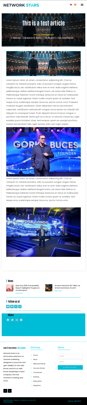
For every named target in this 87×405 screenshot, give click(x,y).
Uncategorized (47, 34)
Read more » (19, 293)
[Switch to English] (71, 4)
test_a (37, 34)
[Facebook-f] (5, 391)
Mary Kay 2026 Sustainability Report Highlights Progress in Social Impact (28, 287)
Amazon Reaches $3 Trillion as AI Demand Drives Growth (67, 286)
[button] (82, 4)
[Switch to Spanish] (75, 4)
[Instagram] (10, 391)
